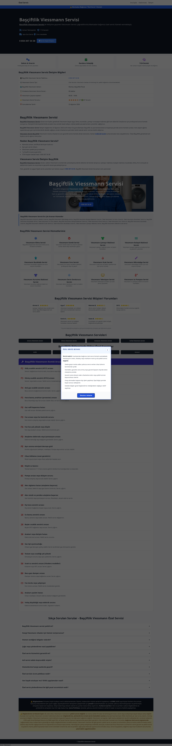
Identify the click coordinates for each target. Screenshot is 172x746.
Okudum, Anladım (86, 395)
